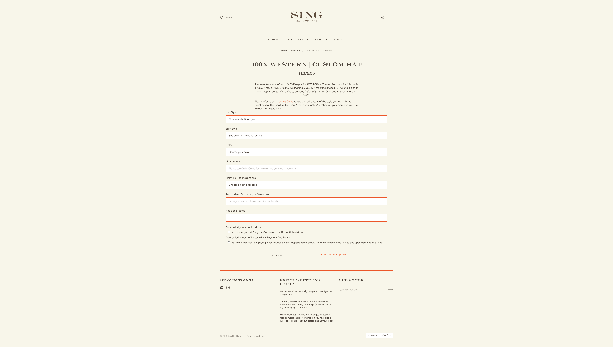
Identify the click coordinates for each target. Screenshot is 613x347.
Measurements (234, 161)
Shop (286, 39)
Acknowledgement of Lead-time (244, 227)
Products (295, 50)
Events (337, 39)
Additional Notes (235, 210)
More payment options (333, 254)
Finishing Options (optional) (241, 177)
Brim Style (232, 128)
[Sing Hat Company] (306, 17)
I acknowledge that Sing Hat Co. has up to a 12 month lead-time (266, 232)
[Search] (221, 17)
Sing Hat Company (237, 336)
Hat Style (231, 112)
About (302, 39)
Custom (273, 39)
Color (229, 145)
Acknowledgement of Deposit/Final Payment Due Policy (258, 237)
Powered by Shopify (256, 336)
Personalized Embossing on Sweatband (248, 194)
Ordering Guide (284, 101)
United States (377, 335)
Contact (319, 39)
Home (283, 50)
